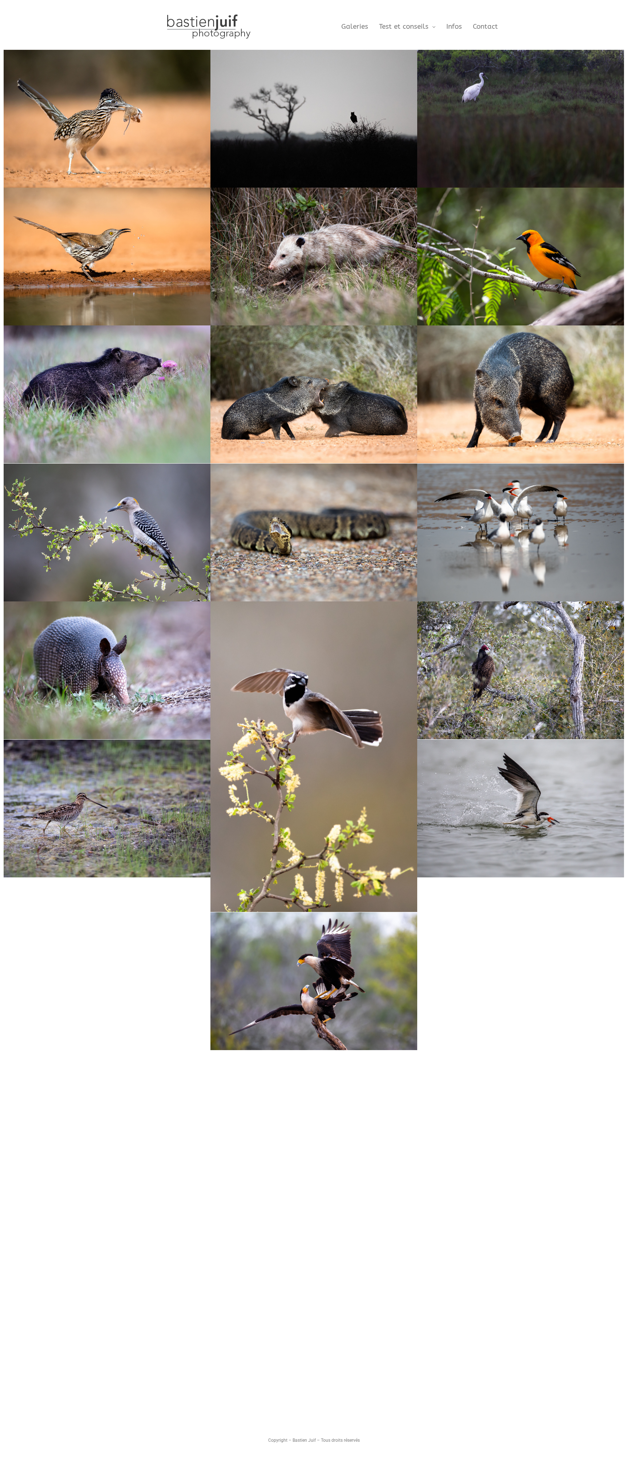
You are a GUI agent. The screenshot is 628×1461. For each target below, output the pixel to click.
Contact (485, 27)
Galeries (354, 27)
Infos (454, 27)
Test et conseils (403, 27)
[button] (407, 27)
